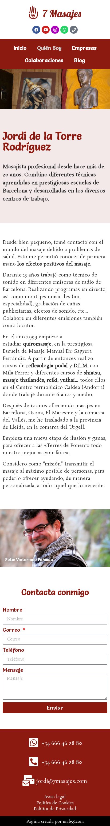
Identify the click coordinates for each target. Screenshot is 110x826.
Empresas (84, 48)
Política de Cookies (55, 803)
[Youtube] (46, 30)
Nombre (12, 610)
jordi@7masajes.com (61, 781)
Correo (12, 630)
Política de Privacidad (55, 809)
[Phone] (74, 30)
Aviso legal (55, 797)
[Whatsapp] (64, 30)
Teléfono (13, 650)
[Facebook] (36, 30)
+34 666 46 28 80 (62, 743)
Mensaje (13, 670)
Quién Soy (49, 48)
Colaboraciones (44, 60)
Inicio (20, 48)
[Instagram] (55, 30)
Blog (79, 60)
